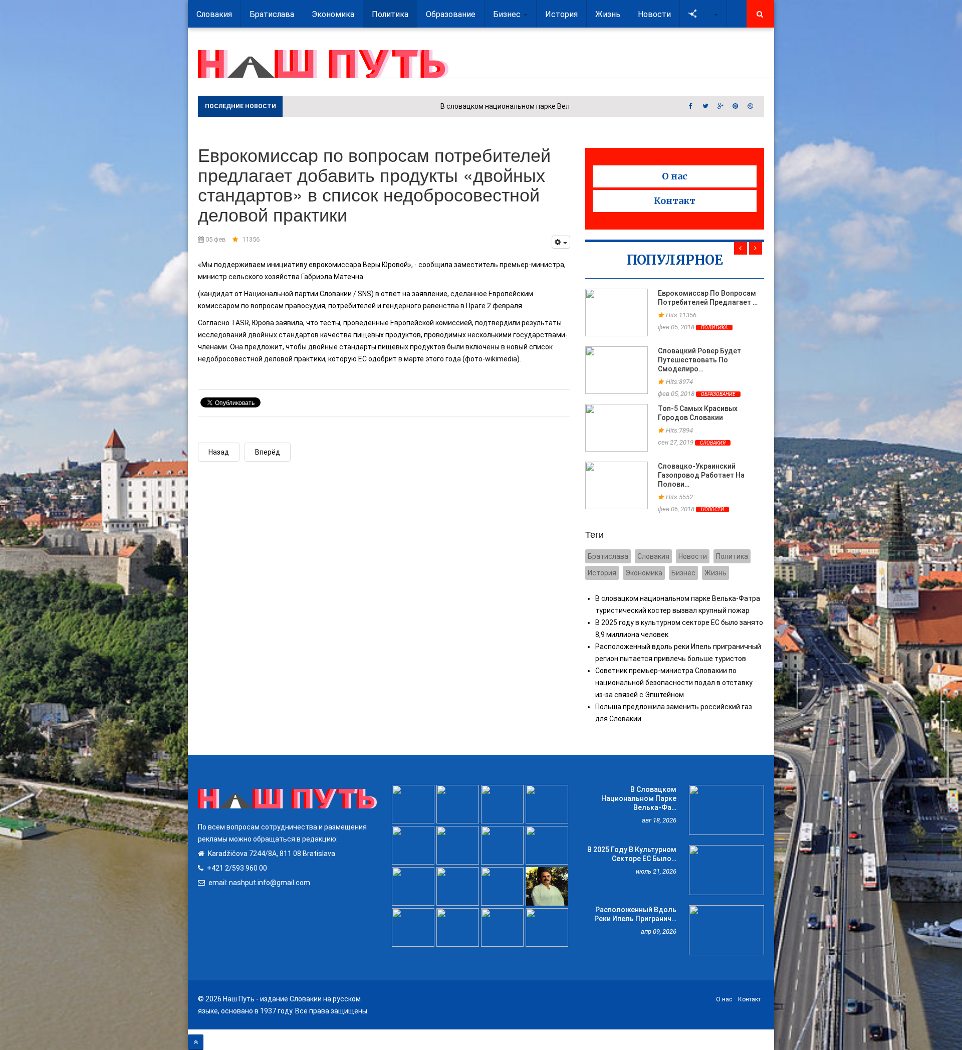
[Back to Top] (195, 1042)
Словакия (713, 443)
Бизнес (683, 573)
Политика (714, 327)
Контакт (674, 200)
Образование (718, 394)
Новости (712, 509)
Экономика (643, 573)
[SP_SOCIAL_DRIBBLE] (751, 106)
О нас (674, 176)
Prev (740, 248)
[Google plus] (720, 106)
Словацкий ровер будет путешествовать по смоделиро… (699, 360)
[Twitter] (705, 106)
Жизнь (715, 573)
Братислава (608, 556)
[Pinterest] (736, 106)
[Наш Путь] (323, 64)
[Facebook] (690, 106)
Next (755, 248)
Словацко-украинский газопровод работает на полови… (701, 475)
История (602, 573)
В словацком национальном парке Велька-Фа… (638, 798)
